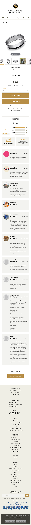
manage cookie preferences (14, 517)
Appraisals (15, 445)
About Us (15, 420)
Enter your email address (15, 492)
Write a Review (16, 376)
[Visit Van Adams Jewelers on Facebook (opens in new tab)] (15, 413)
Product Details (16, 118)
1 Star (14, 134)
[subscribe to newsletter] (27, 495)
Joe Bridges (12, 236)
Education (15, 424)
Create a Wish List (15, 422)
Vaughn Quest (13, 167)
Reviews (15, 123)
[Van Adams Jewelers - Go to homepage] (15, 8)
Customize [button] (15, 102)
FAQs (15, 458)
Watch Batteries (15, 443)
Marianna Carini (14, 259)
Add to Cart (15, 96)
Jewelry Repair (15, 437)
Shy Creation (15, 482)
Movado (15, 478)
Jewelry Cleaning (15, 447)
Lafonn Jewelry (15, 474)
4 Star (13, 129)
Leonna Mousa (13, 152)
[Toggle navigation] (3, 17)
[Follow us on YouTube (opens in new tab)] (13, 413)
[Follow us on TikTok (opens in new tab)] (10, 413)
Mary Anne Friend (14, 277)
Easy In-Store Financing (15, 430)
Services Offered (15, 428)
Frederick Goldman (15, 468)
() (26, 127)
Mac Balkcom (13, 202)
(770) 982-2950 (15, 69)
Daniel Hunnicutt (14, 183)
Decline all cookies (10, 521)
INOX (15, 472)
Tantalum (15, 484)
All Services (15, 451)
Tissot (15, 486)
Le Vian (15, 476)
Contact (15, 426)
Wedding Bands (6, 22)
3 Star (13, 130)
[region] (15, 42)
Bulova (15, 466)
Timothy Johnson (14, 214)
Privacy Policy (21, 515)
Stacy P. (12, 336)
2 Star (13, 132)
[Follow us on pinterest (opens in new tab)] (20, 413)
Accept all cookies (21, 521)
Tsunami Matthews (14, 295)
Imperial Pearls (15, 470)
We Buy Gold (15, 441)
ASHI (15, 464)
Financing (15, 449)
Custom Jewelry (15, 439)
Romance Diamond (15, 480)
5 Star (13, 127)
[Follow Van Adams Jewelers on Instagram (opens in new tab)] (18, 413)
